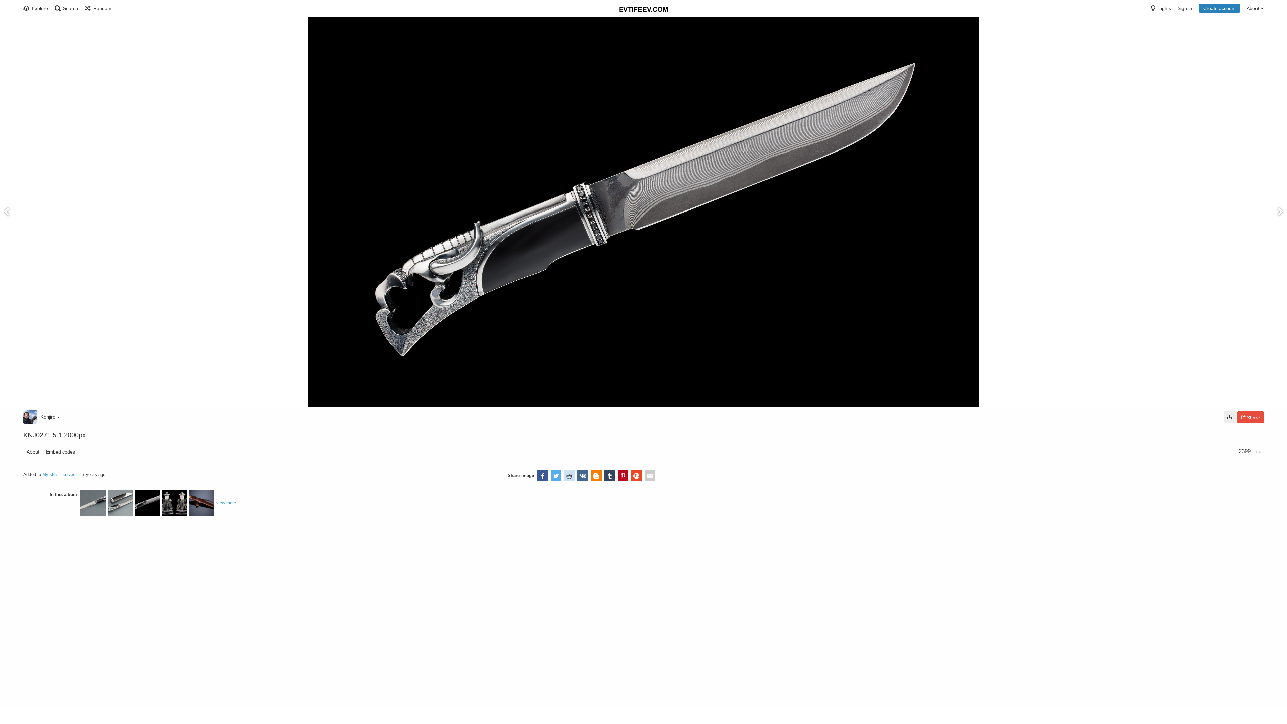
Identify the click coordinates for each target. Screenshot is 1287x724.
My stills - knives (58, 474)
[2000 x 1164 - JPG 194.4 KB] (1230, 417)
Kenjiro (47, 417)
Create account (1219, 8)
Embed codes (60, 452)
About (33, 452)
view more (226, 502)
